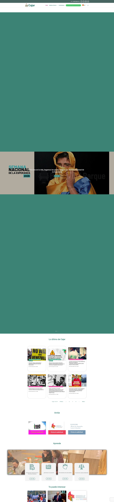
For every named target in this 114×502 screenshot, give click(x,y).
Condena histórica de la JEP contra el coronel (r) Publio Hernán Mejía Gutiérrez (36, 389)
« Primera (61, 401)
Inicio (47, 5)
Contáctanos (61, 5)
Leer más (57, 176)
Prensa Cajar (32, 366)
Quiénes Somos (52, 5)
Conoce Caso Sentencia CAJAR (73, 5)
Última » (83, 401)
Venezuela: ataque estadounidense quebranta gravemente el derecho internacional (35, 363)
